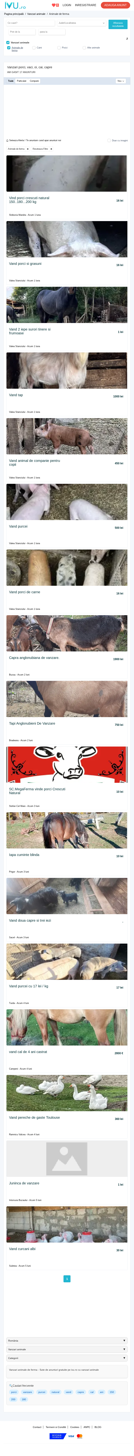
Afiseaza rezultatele (118, 24)
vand (68, 1392)
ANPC (87, 1427)
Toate (10, 81)
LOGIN (67, 5)
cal (92, 1392)
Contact (37, 1427)
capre (81, 1392)
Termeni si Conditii (56, 1427)
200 (13, 1399)
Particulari (21, 81)
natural (55, 1392)
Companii (34, 81)
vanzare (27, 1392)
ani (101, 1392)
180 (24, 1399)
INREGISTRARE (85, 5)
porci (14, 1392)
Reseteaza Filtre (40, 149)
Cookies (74, 1427)
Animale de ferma (16, 149)
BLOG (98, 1427)
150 (112, 1392)
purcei (41, 1392)
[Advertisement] (67, 112)
